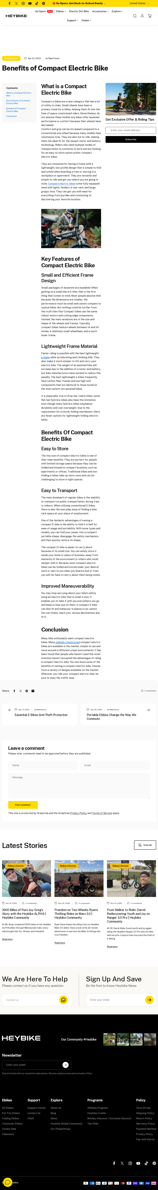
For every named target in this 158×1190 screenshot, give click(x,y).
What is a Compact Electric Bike (18, 94)
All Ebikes (8, 1107)
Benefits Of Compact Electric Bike (16, 109)
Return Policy (144, 1118)
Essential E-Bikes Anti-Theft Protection (41, 715)
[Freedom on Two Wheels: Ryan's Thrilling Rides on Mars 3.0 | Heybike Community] (79, 878)
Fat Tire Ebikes (11, 1113)
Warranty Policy (145, 1123)
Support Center (36, 1107)
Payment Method (146, 1128)
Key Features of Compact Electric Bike (18, 102)
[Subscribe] (149, 1000)
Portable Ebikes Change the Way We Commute (111, 717)
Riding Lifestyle (15, 866)
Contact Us (33, 1113)
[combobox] (140, 3)
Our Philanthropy (61, 1128)
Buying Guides (11, 58)
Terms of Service (102, 813)
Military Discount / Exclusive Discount (109, 1118)
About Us (56, 1107)
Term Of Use (143, 1107)
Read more (7, 939)
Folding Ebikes (10, 1118)
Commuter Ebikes (12, 1123)
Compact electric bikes (61, 183)
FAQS (30, 1118)
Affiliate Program (97, 1107)
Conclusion (11, 116)
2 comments (136, 903)
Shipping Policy (145, 1113)
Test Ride (92, 1123)
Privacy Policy (78, 813)
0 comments (150, 691)
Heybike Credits (96, 1113)
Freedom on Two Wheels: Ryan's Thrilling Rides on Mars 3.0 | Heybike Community (76, 913)
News (54, 1118)
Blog (53, 1113)
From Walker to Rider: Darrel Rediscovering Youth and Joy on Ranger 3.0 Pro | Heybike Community (128, 915)
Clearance (8, 1134)
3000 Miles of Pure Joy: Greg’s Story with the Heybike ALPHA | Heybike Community (24, 913)
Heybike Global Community (67, 1123)
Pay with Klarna (145, 1139)
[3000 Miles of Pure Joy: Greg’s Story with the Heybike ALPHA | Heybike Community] (26, 878)
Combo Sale (9, 1128)
